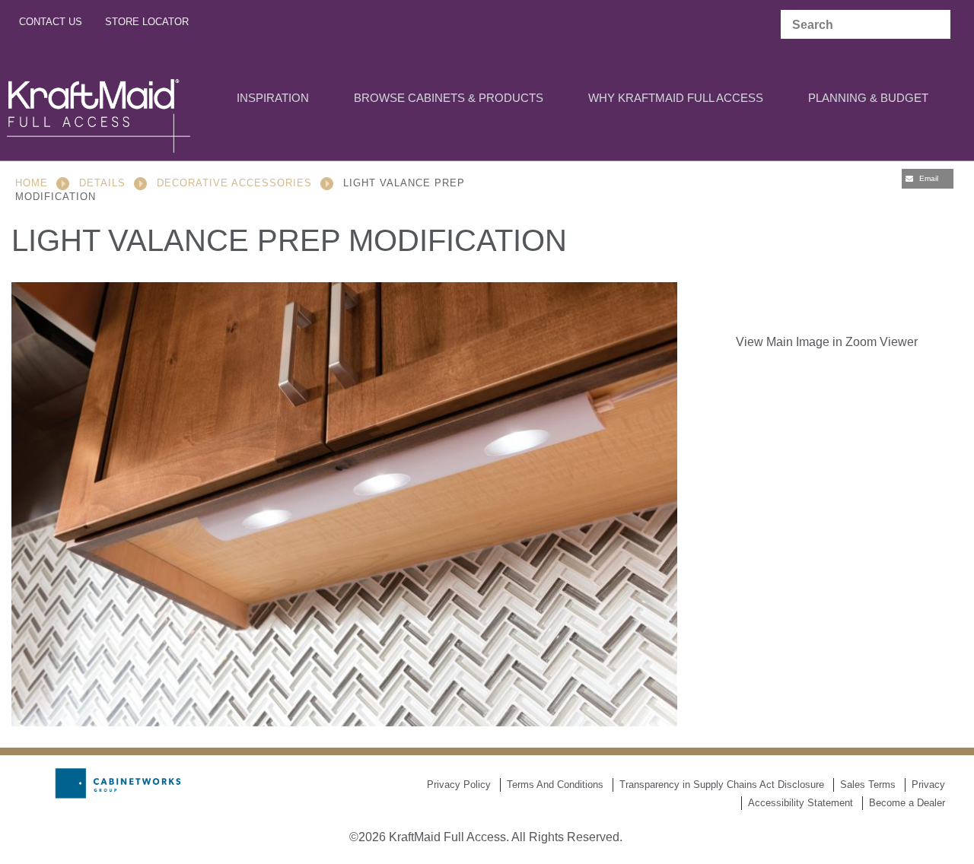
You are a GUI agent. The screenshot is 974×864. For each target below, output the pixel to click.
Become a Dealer (907, 802)
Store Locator (147, 22)
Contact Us (50, 22)
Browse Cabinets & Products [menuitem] (448, 97)
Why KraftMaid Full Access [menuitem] (675, 97)
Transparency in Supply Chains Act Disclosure (721, 784)
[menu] (475, 99)
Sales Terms (868, 784)
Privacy (928, 784)
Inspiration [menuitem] (273, 97)
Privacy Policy (459, 784)
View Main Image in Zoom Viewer (827, 341)
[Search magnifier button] (935, 25)
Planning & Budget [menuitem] (868, 97)
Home (31, 183)
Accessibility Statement (800, 802)
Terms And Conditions (555, 784)
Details (102, 183)
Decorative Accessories (234, 183)
